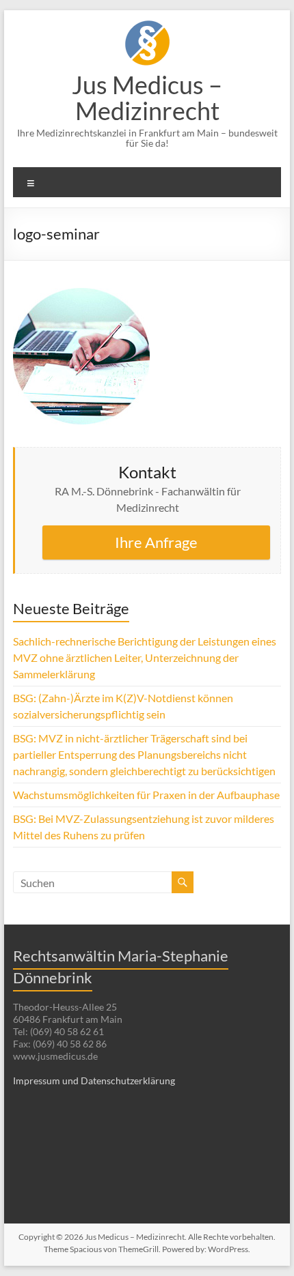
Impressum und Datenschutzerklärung (94, 1080)
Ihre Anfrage (156, 542)
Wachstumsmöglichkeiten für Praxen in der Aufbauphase (146, 794)
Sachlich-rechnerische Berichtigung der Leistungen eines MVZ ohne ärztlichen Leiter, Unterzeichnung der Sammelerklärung (144, 657)
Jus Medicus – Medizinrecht (147, 98)
